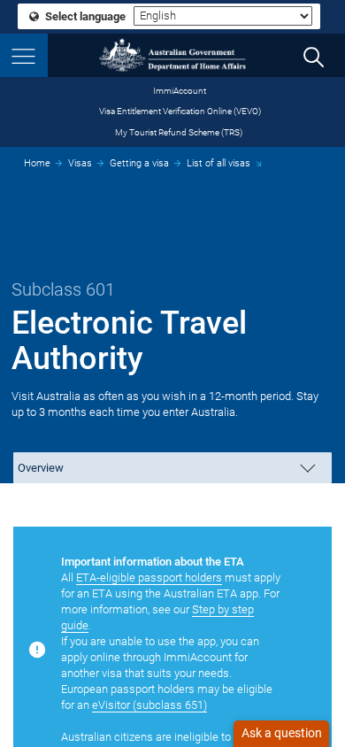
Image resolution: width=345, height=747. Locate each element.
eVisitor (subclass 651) (149, 705)
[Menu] (24, 55)
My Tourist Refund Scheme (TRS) (178, 132)
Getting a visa (139, 163)
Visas (80, 163)
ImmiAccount (179, 91)
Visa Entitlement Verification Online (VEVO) (180, 111)
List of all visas (218, 163)
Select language (84, 16)
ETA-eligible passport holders (149, 577)
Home (37, 163)
